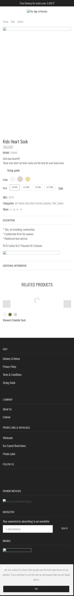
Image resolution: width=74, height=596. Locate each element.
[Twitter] (11, 209)
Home (5, 21)
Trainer (20, 21)
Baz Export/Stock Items (14, 446)
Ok (36, 589)
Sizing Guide (9, 382)
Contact (6, 417)
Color (5, 180)
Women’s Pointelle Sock (14, 320)
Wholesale (8, 438)
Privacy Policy (9, 366)
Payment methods (12, 491)
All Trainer (19, 203)
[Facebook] (14, 209)
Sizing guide (13, 170)
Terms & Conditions (12, 374)
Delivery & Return (11, 358)
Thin (54, 203)
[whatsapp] (20, 209)
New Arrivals (37, 203)
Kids (13, 21)
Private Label (9, 454)
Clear (60, 188)
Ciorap (13, 153)
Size (5, 188)
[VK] (17, 209)
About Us (7, 409)
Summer (47, 203)
